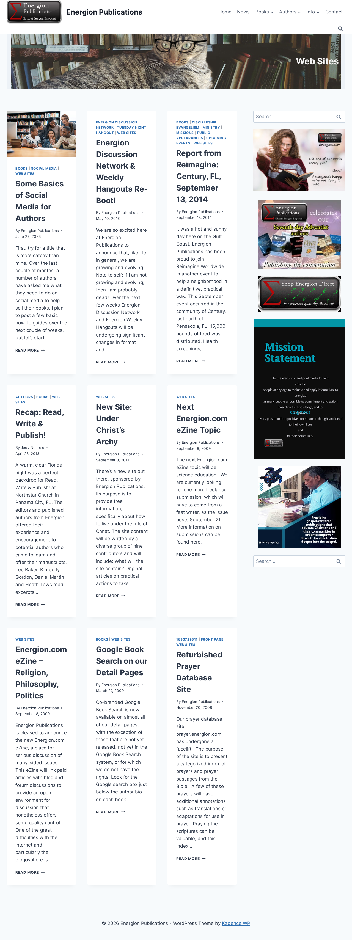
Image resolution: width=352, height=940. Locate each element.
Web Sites (24, 174)
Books (21, 168)
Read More (30, 350)
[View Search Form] (340, 29)
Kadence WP (236, 923)
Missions (185, 133)
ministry (211, 127)
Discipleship (204, 122)
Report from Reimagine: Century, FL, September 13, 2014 (198, 176)
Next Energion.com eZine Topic (202, 418)
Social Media (44, 168)
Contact (334, 12)
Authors (24, 397)
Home (225, 12)
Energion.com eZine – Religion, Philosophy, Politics (41, 672)
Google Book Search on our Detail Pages (121, 661)
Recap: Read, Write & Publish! (39, 423)
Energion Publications (40, 230)
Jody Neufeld (32, 447)
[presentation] (41, 134)
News (243, 12)
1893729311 (187, 639)
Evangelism (187, 127)
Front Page (212, 639)
